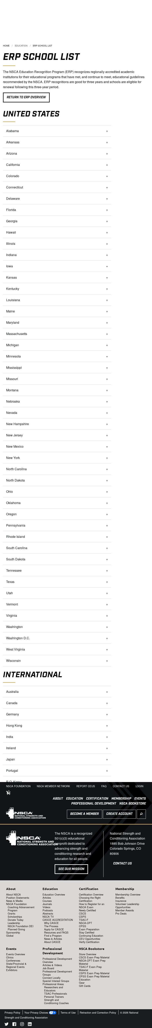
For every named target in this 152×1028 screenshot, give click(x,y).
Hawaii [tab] (11, 232)
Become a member (84, 814)
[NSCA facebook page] (14, 1024)
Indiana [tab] (11, 255)
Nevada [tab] (11, 412)
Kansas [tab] (11, 277)
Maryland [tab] (13, 322)
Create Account (119, 814)
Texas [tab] (10, 581)
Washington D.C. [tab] (18, 638)
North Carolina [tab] (17, 469)
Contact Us (122, 864)
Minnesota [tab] (13, 356)
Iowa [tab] (10, 266)
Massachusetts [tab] (16, 333)
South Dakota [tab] (15, 559)
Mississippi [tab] (14, 367)
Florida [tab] (11, 209)
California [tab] (13, 164)
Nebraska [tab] (13, 401)
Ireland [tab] (11, 748)
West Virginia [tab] (15, 649)
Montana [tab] (12, 390)
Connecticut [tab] (14, 187)
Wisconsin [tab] (13, 660)
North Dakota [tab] (15, 480)
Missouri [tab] (12, 378)
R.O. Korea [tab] (14, 781)
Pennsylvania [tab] (15, 525)
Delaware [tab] (13, 198)
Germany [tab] (12, 714)
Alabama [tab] (12, 131)
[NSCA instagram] (22, 1024)
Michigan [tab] (12, 345)
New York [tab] (13, 457)
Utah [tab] (9, 593)
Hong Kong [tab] (14, 725)
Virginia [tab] (11, 615)
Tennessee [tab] (14, 570)
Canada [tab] (11, 703)
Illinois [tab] (10, 243)
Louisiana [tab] (13, 300)
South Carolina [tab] (16, 548)
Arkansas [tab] (12, 142)
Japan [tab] (10, 759)
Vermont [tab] (12, 604)
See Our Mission (71, 869)
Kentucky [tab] (12, 288)
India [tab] (9, 736)
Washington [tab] (14, 626)
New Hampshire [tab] (17, 424)
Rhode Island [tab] (15, 536)
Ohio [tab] (9, 491)
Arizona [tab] (11, 153)
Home (6, 45)
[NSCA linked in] (30, 1024)
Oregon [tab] (11, 514)
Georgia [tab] (12, 221)
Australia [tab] (12, 691)
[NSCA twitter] (7, 1024)
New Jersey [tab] (14, 435)
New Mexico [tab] (15, 446)
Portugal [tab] (12, 770)
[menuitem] (56, 798)
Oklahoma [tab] (13, 502)
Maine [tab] (10, 311)
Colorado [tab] (12, 176)
